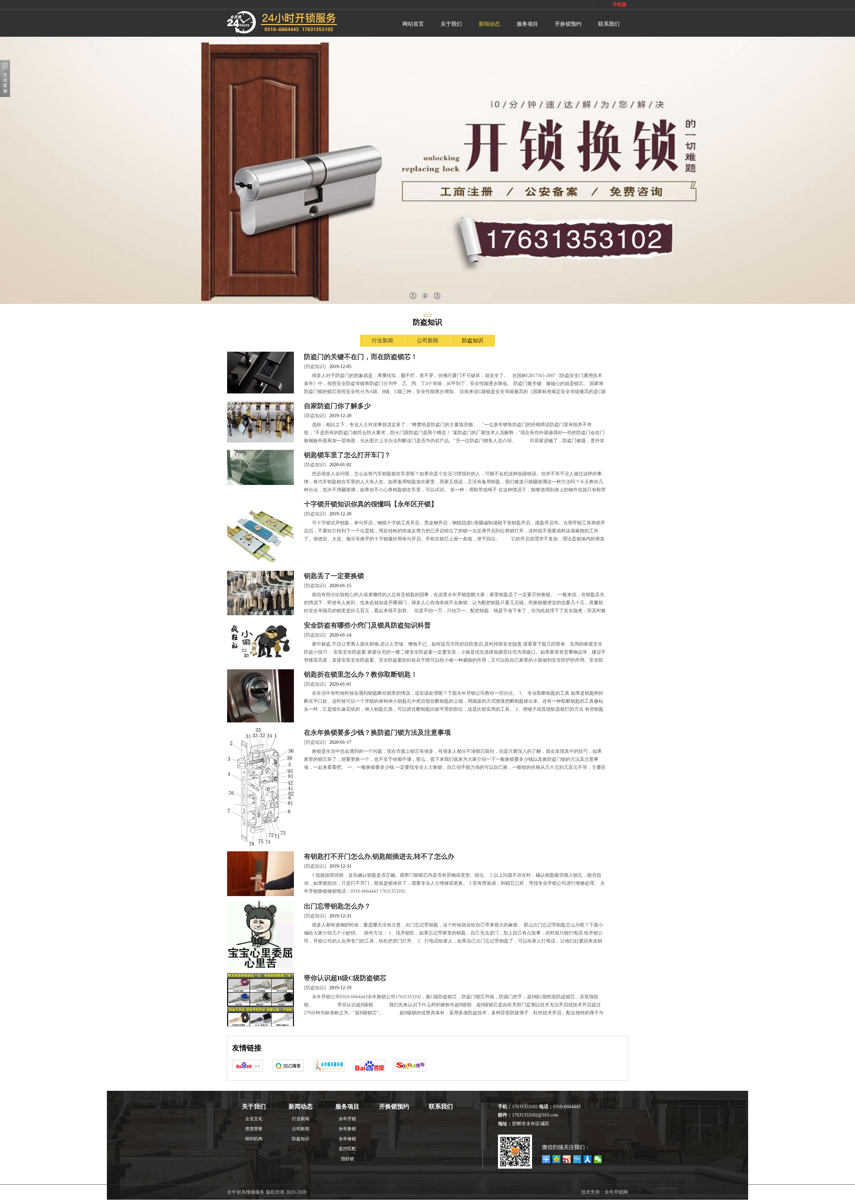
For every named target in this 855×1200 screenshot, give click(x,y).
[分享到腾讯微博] (577, 1159)
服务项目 (527, 24)
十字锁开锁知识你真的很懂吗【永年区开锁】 (371, 504)
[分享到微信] (598, 1159)
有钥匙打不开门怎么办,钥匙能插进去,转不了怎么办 (379, 856)
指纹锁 (347, 1158)
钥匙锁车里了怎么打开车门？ (347, 455)
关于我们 (451, 24)
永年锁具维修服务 (246, 1192)
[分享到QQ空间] (556, 1159)
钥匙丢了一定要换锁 (334, 575)
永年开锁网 (616, 1192)
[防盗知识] (315, 366)
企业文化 (254, 1118)
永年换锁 (347, 1128)
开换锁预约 (568, 24)
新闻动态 (489, 24)
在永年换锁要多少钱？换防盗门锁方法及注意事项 (377, 732)
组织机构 (254, 1138)
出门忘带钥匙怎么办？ (337, 906)
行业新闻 (382, 340)
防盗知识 (472, 340)
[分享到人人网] (587, 1159)
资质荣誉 (254, 1128)
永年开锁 (347, 1118)
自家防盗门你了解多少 (337, 405)
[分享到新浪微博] (567, 1159)
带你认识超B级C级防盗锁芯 (345, 978)
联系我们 (609, 24)
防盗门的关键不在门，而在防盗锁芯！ (360, 356)
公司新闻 (427, 340)
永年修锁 (347, 1138)
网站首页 (413, 24)
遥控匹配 (347, 1148)
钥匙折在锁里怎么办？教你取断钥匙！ (360, 674)
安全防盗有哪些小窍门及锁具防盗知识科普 (367, 625)
